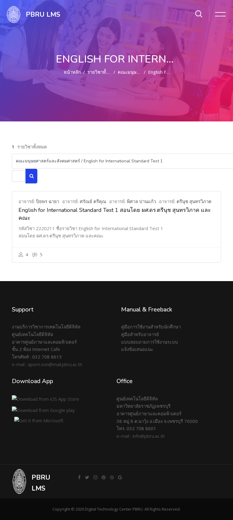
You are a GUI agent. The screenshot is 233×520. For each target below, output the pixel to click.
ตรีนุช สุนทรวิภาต (194, 201)
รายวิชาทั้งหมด (102, 72)
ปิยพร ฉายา (47, 201)
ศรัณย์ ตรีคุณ (93, 201)
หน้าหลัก (72, 72)
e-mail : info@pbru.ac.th (140, 436)
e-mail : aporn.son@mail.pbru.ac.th (47, 364)
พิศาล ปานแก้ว (141, 201)
